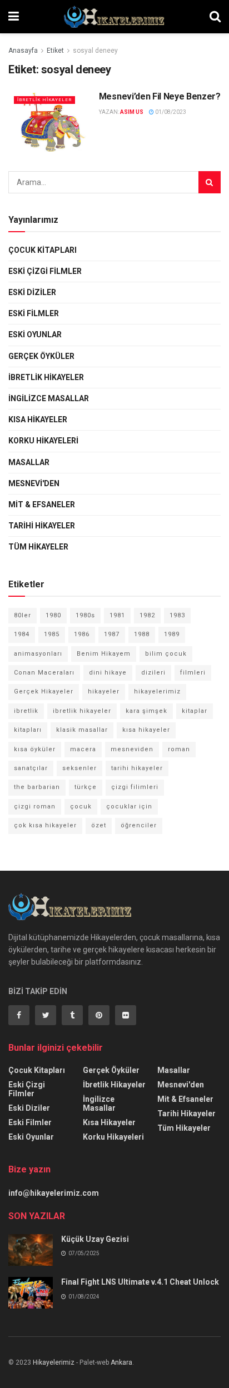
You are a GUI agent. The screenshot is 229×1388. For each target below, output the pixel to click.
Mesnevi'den (33, 483)
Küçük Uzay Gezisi (95, 1239)
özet (98, 825)
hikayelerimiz (157, 691)
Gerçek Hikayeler (43, 691)
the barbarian (37, 787)
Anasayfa (23, 50)
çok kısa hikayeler (45, 825)
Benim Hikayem (104, 653)
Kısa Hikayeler (37, 419)
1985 (51, 634)
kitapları (28, 729)
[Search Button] (209, 182)
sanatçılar (31, 768)
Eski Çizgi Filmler (45, 271)
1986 (81, 634)
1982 (147, 615)
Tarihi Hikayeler (41, 525)
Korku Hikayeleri (43, 440)
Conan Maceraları (44, 672)
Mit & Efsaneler (41, 504)
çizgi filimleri (134, 787)
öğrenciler (139, 825)
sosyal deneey (95, 50)
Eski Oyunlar (35, 334)
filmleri (193, 672)
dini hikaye (108, 672)
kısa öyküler (35, 749)
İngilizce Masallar (48, 398)
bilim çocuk (166, 653)
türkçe (85, 787)
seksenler (79, 768)
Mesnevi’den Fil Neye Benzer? (160, 96)
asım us (131, 112)
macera (83, 749)
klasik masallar (82, 729)
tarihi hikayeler (137, 768)
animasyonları (38, 653)
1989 (172, 634)
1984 (21, 634)
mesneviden (132, 749)
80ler (22, 615)
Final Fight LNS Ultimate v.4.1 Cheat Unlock (140, 1281)
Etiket (55, 50)
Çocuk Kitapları (42, 250)
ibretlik (26, 711)
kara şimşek (146, 711)
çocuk (81, 806)
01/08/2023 (170, 112)
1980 (53, 615)
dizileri (153, 672)
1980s (85, 615)
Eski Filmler (33, 313)
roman (179, 749)
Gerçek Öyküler (41, 356)
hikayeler (104, 691)
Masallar (28, 462)
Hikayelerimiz (53, 1362)
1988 (142, 634)
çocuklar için (129, 806)
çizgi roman (35, 806)
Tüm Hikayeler (38, 546)
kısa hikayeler (146, 729)
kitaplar (194, 711)
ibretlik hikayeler (82, 711)
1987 (112, 634)
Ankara (121, 1362)
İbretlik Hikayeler (44, 99)
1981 (117, 615)
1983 (177, 615)
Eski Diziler (32, 292)
